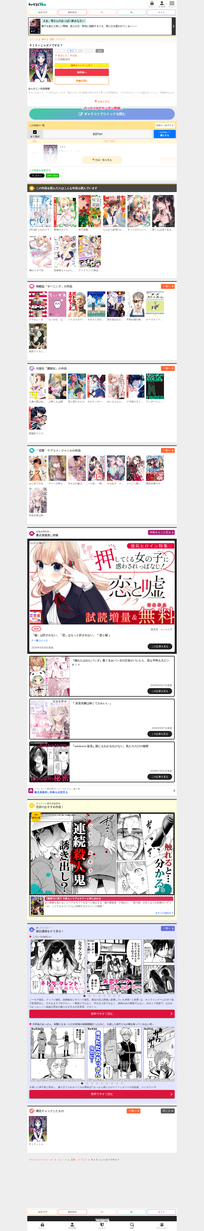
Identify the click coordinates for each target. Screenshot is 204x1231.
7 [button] (114, 996)
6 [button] (109, 996)
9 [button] (122, 1083)
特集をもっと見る (160, 532)
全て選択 (35, 136)
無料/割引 (72, 12)
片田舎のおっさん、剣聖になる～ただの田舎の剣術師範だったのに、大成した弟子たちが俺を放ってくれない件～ (93, 1024)
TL (102, 12)
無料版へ (82, 72)
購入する (164, 133)
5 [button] (104, 996)
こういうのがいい (42, 936)
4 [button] (99, 996)
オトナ (161, 12)
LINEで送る (52, 175)
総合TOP (42, 12)
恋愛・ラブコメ (57, 39)
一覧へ (167, 286)
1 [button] (84, 996)
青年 (44, 39)
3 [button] (94, 996)
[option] (57, 967)
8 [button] (119, 996)
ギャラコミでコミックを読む (105, 114)
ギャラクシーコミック (41, 1159)
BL (131, 12)
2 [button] (89, 996)
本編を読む (82, 80)
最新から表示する (165, 125)
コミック (33, 39)
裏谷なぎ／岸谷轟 (67, 55)
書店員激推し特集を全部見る (57, 791)
